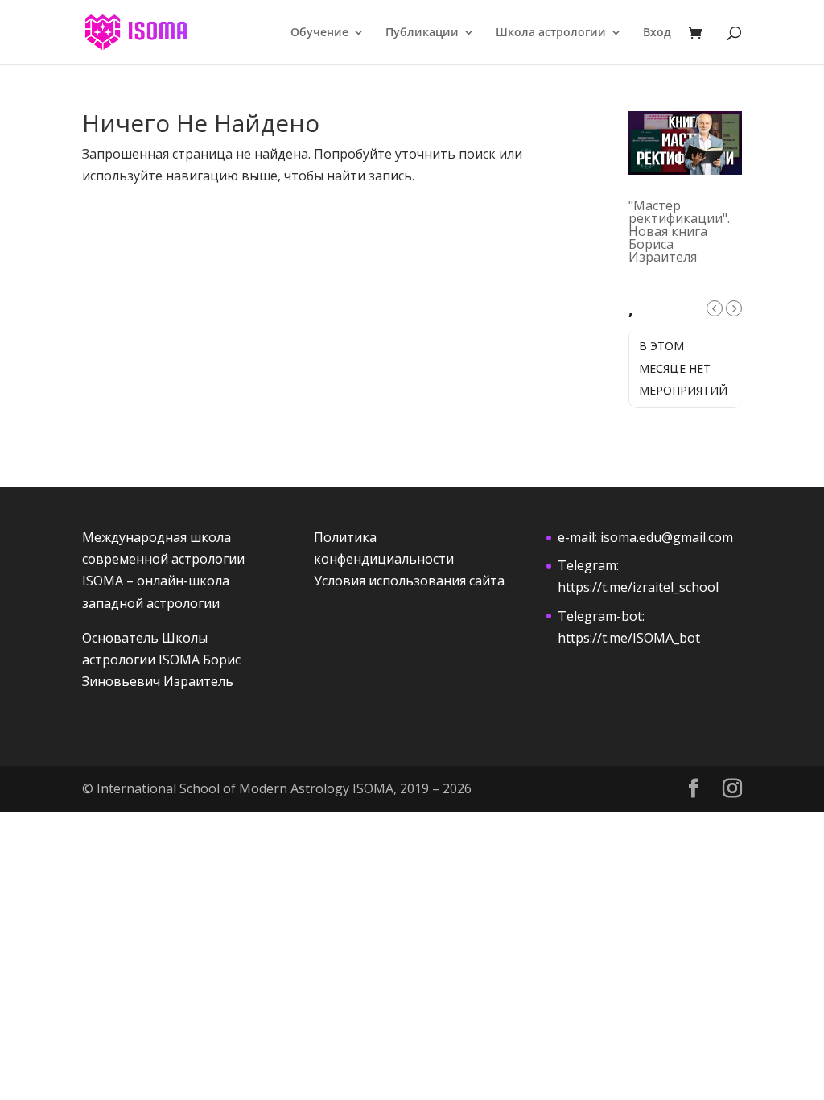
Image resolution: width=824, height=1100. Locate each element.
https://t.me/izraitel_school (638, 587)
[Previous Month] (715, 308)
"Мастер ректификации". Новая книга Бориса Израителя (679, 231)
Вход (657, 33)
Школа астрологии (551, 33)
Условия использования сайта (409, 580)
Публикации (422, 33)
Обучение (319, 33)
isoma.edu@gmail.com (666, 537)
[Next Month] (734, 308)
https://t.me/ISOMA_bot (629, 638)
